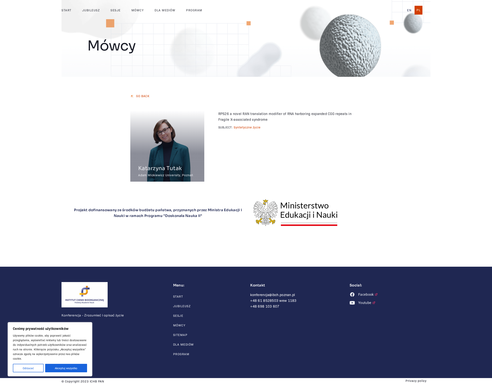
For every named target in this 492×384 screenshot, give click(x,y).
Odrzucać (28, 368)
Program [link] (194, 10)
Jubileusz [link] (91, 10)
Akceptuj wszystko (66, 368)
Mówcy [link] (137, 10)
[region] (50, 349)
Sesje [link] (116, 10)
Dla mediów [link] (165, 10)
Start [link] (66, 10)
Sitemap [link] (180, 335)
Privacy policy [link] (416, 381)
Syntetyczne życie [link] (247, 127)
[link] (409, 10)
